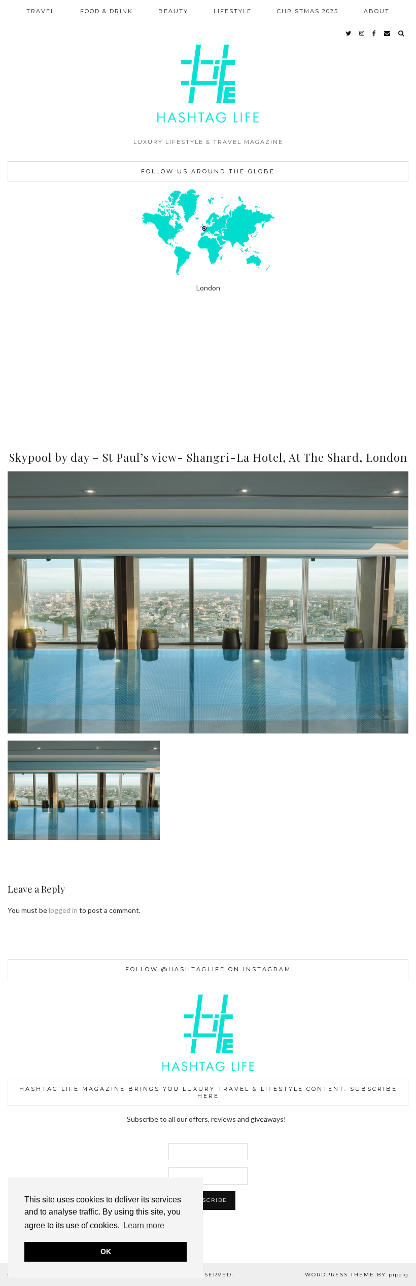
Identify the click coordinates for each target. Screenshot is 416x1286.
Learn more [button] (143, 1225)
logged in (63, 910)
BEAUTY (173, 11)
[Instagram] (26, 345)
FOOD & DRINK (106, 11)
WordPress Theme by (356, 1274)
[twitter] (348, 33)
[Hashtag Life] (208, 66)
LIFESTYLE (233, 11)
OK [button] (105, 1251)
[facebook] (374, 33)
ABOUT (377, 11)
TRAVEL (40, 11)
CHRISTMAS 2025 (307, 11)
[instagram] (362, 33)
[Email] (387, 33)
